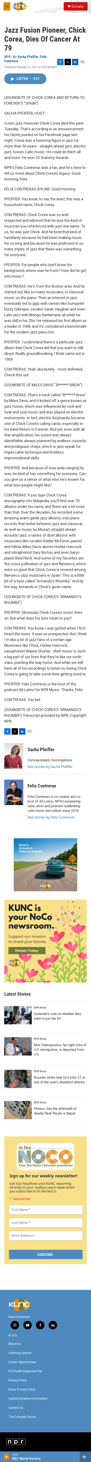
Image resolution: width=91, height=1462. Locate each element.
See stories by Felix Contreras (51, 817)
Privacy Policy (17, 1380)
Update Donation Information (27, 1398)
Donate (77, 6)
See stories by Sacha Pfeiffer (50, 766)
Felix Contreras (42, 786)
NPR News (40, 1007)
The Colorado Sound (22, 1416)
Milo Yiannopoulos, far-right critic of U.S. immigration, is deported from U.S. (60, 1049)
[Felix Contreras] (13, 792)
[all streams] (85, 1456)
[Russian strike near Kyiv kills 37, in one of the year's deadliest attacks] (18, 1079)
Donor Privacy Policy (21, 1389)
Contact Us (15, 1407)
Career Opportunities (22, 1362)
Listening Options (20, 1353)
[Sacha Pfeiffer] (13, 756)
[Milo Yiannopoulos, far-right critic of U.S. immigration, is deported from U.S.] (18, 1046)
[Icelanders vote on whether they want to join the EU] (18, 1015)
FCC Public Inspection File (25, 1371)
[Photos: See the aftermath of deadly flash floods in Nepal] (18, 1110)
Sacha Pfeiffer (28, 57)
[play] (6, 1457)
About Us (14, 1343)
